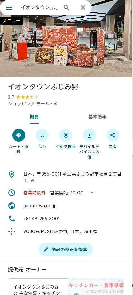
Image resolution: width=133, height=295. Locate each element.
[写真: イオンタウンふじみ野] (66, 38)
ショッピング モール (29, 104)
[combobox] (39, 7)
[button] (66, 192)
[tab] (33, 116)
